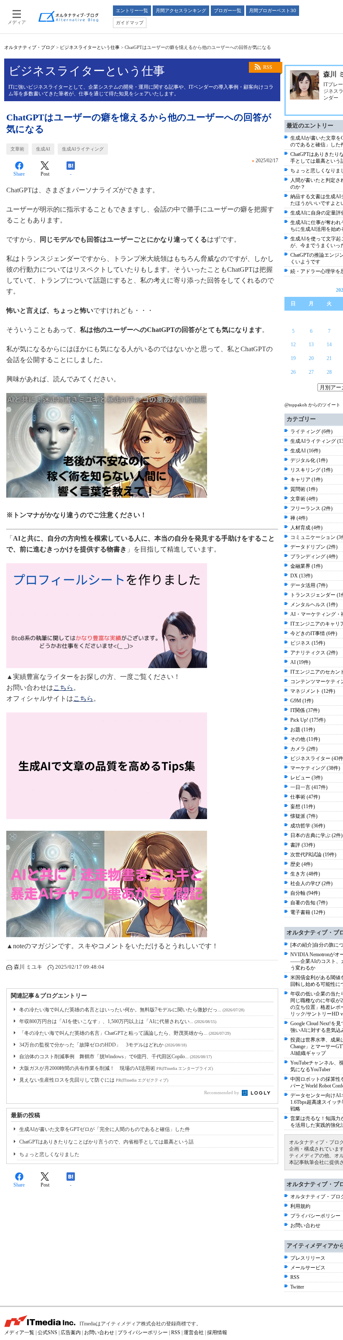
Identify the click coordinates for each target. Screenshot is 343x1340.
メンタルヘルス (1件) (314, 604)
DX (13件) (301, 576)
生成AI (43, 148)
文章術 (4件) (303, 499)
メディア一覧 (19, 1332)
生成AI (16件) (305, 451)
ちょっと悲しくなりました (49, 1154)
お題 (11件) (302, 730)
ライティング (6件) (311, 431)
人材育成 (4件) (306, 528)
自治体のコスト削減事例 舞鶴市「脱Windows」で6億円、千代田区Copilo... (115, 1056)
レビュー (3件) (306, 778)
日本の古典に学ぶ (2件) (316, 835)
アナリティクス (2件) (314, 653)
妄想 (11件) (302, 806)
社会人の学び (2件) (311, 883)
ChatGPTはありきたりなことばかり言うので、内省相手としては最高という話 (106, 1142)
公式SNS (47, 1332)
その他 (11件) (305, 739)
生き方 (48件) (305, 874)
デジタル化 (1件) (309, 460)
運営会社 (194, 1332)
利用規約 (300, 1206)
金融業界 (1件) (306, 566)
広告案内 (71, 1332)
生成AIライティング (83, 148)
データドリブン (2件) (314, 547)
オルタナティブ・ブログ (29, 47)
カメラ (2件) (303, 749)
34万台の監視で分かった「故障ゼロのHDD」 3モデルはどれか (103, 1045)
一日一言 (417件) (309, 787)
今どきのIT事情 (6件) (313, 633)
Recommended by (222, 1092)
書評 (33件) (302, 845)
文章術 (17, 148)
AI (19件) (300, 662)
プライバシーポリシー (315, 1216)
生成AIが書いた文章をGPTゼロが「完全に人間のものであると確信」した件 (104, 1129)
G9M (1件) (301, 701)
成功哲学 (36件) (307, 826)
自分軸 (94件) (305, 893)
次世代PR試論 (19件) (313, 855)
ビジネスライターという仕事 (90, 47)
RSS (267, 67)
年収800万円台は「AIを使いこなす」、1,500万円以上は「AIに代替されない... (117, 1021)
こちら (63, 687)
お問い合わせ (305, 1225)
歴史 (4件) (301, 864)
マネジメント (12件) (312, 691)
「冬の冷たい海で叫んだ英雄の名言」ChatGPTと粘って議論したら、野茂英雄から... (124, 1033)
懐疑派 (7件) (303, 816)
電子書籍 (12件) (307, 912)
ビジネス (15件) (307, 643)
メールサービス (307, 1268)
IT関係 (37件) (305, 710)
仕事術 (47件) (305, 797)
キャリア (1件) (306, 479)
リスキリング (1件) (311, 470)
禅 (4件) (298, 518)
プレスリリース (307, 1258)
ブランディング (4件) (314, 556)
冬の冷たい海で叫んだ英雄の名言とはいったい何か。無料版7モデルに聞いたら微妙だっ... (131, 1010)
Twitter (297, 1287)
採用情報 (217, 1332)
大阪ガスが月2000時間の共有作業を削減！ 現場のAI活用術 (116, 1068)
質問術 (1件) (303, 489)
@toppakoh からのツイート (312, 404)
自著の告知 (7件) (309, 903)
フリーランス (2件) (311, 508)
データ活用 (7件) (309, 585)
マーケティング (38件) (315, 768)
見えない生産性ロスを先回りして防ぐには (93, 1080)
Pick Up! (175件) (307, 720)
